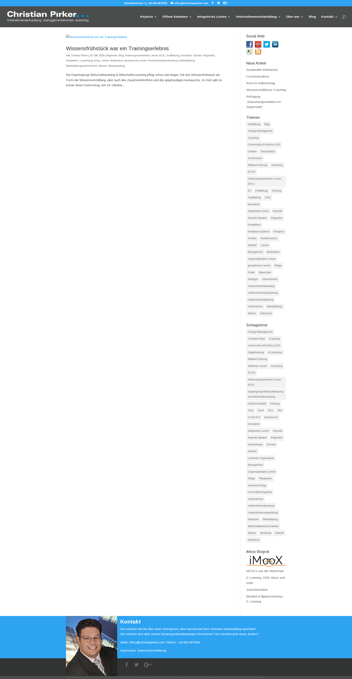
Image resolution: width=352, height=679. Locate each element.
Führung (276, 190)
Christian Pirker (79, 55)
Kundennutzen (269, 238)
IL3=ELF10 (254, 417)
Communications (257, 76)
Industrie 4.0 (271, 417)
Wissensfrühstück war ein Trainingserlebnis (117, 48)
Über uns (292, 16)
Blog (312, 16)
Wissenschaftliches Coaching (266, 90)
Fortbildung (173, 55)
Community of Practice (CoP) (264, 144)
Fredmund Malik (257, 403)
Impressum (128, 650)
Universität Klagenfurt (260, 492)
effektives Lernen (257, 366)
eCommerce (255, 158)
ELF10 (251, 171)
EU (249, 190)
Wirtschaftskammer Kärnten (263, 526)
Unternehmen (269, 279)
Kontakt (327, 16)
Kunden (252, 238)
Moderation (116, 60)
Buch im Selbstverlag (260, 83)
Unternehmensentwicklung (256, 16)
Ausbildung (254, 124)
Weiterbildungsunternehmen (82, 65)
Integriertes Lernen (212, 16)
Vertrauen (253, 519)
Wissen (103, 65)
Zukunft (279, 533)
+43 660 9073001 (157, 3)
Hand (261, 410)
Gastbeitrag (254, 197)
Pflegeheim (265, 478)
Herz (270, 410)
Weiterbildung (187, 60)
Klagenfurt (209, 55)
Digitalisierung (256, 352)
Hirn (279, 410)
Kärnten (197, 55)
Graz (268, 197)
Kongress (279, 231)
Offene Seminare (175, 16)
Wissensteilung (116, 65)
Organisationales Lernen (262, 258)
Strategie (253, 279)
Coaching (253, 137)
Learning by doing (90, 60)
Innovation (186, 55)
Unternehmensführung (260, 299)
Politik (251, 272)
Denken (252, 151)
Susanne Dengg (257, 485)
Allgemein (112, 55)
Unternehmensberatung (261, 286)
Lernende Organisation (261, 458)
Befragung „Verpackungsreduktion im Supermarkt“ (263, 102)
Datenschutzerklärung (151, 650)
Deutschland (268, 151)
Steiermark (265, 272)
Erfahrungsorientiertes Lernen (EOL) (145, 55)
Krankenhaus (255, 444)
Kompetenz (72, 60)
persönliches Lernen (135, 60)
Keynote (146, 16)
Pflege (278, 265)
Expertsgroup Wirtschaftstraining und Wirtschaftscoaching (265, 394)
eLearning (277, 165)
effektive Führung (257, 359)
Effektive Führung (257, 165)
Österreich (266, 313)
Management (255, 252)
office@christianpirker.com (147, 642)
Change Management (260, 131)
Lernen (105, 60)
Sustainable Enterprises (262, 69)
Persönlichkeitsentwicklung (163, 60)
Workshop (265, 533)
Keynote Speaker (257, 218)
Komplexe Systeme (259, 231)
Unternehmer (255, 306)
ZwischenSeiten (257, 589)
